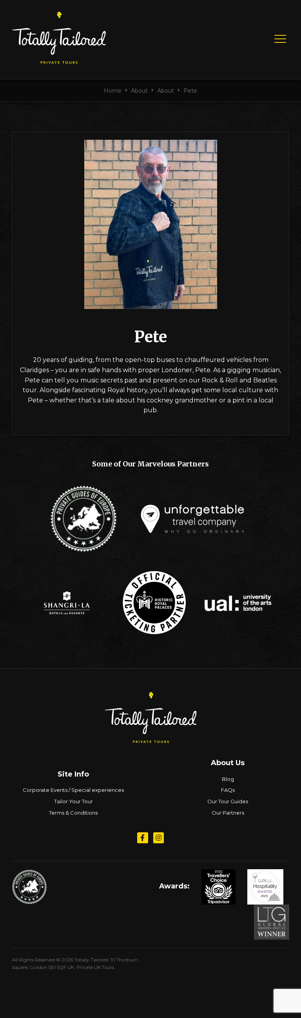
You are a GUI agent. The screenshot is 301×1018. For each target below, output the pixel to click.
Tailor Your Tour (73, 801)
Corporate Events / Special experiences (73, 790)
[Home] (59, 60)
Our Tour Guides (227, 801)
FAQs (228, 790)
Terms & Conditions (73, 813)
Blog (228, 779)
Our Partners (228, 813)
